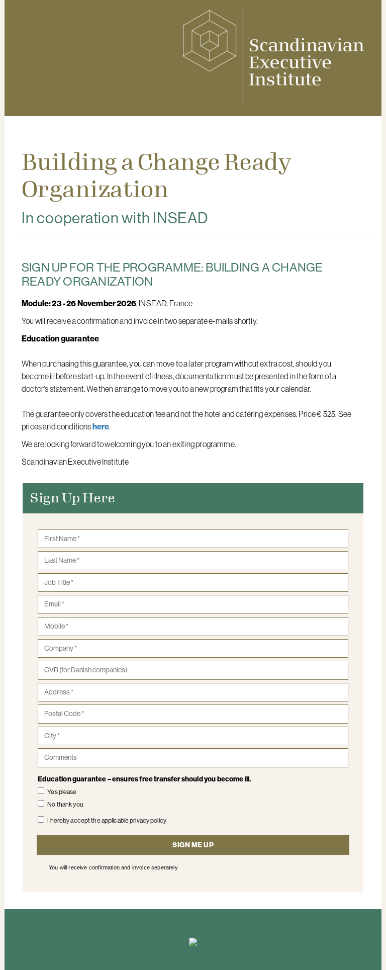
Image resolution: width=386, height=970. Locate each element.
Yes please (61, 791)
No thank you (65, 804)
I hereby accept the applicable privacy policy (106, 820)
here (101, 426)
